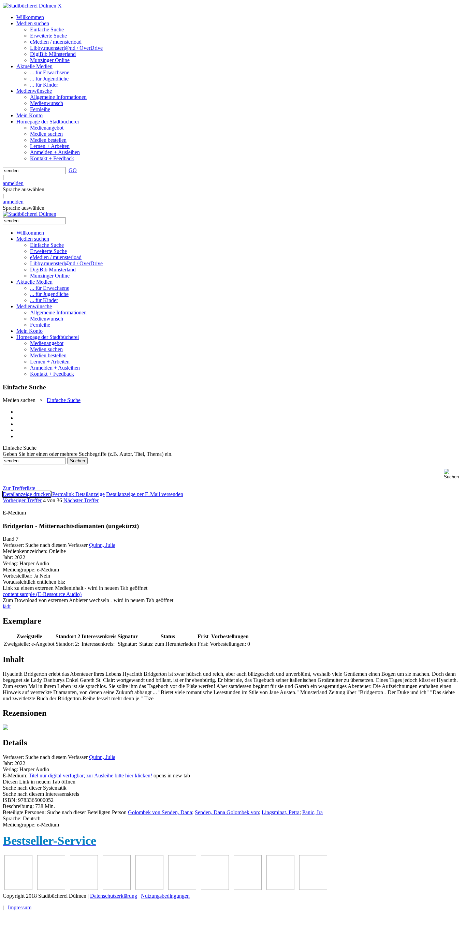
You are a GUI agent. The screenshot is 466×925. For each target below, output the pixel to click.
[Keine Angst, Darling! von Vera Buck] (149, 888)
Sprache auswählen (23, 189)
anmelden (13, 183)
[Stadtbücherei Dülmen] (29, 6)
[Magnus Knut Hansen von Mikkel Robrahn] (84, 888)
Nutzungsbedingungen (165, 896)
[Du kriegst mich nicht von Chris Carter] (215, 888)
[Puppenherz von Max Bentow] (248, 888)
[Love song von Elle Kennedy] (117, 888)
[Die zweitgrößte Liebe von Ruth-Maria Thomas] (280, 888)
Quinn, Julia (102, 545)
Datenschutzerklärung (113, 896)
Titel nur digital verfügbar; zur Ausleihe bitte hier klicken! (90, 775)
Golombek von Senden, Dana (160, 812)
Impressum (19, 907)
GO (73, 170)
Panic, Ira (312, 812)
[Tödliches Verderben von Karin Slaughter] (313, 888)
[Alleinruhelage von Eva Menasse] (18, 888)
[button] (453, 474)
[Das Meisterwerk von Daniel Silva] (182, 888)
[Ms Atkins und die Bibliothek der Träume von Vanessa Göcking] (51, 888)
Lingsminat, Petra (281, 812)
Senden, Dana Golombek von (227, 812)
